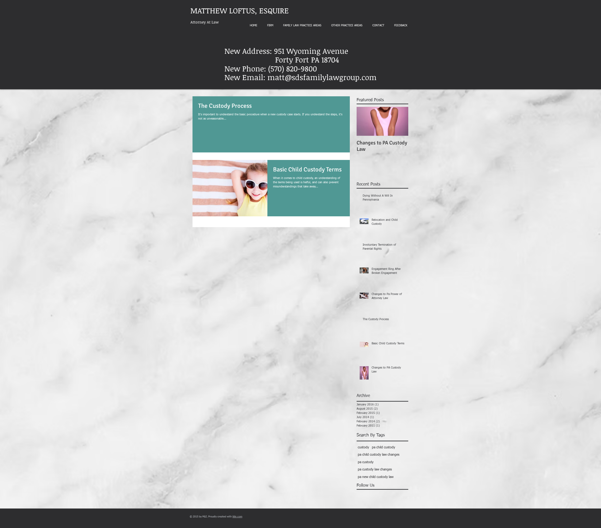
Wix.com (237, 516)
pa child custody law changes (378, 454)
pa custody (366, 462)
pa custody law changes (375, 469)
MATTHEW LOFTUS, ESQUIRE (239, 10)
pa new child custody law (375, 477)
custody (363, 447)
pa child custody (383, 447)
